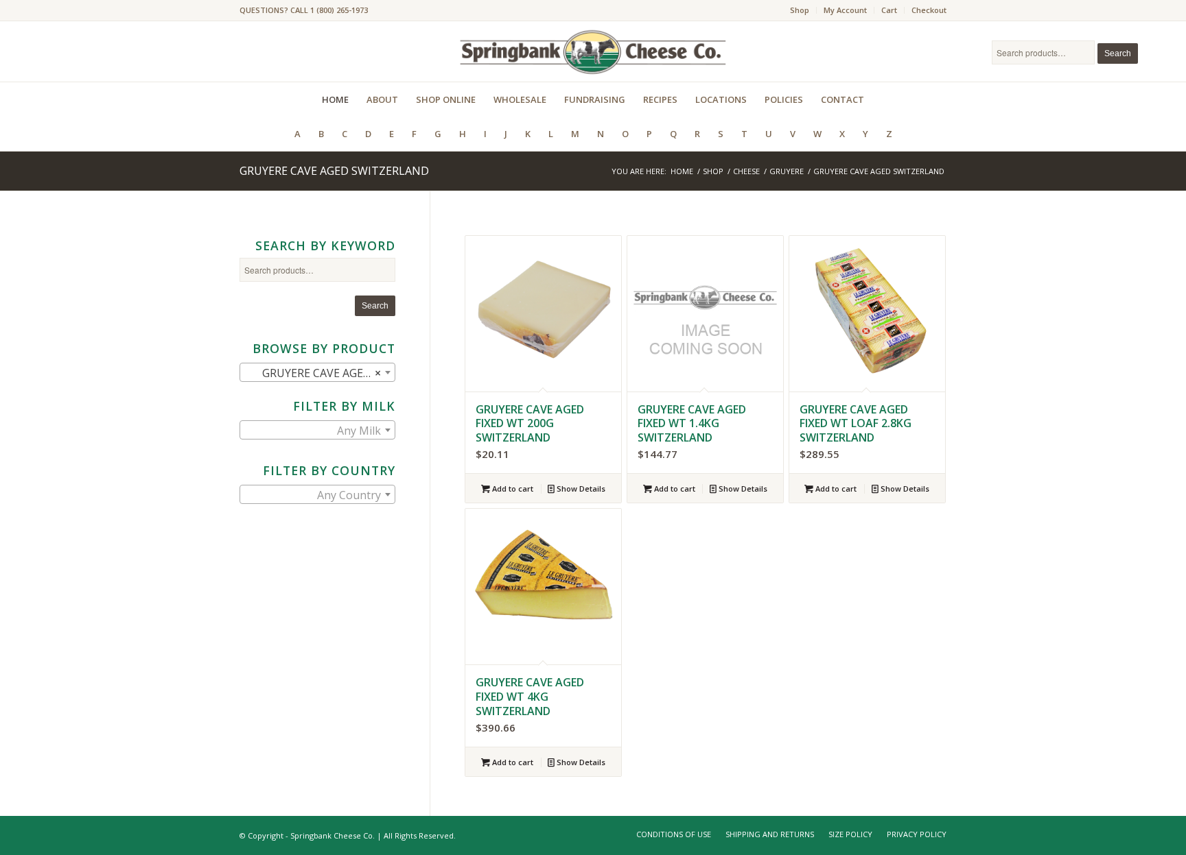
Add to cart (511, 488)
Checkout (928, 10)
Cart (889, 10)
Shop (799, 10)
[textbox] (317, 430)
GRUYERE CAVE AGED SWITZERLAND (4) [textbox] (320, 373)
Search (1117, 53)
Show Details (580, 488)
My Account (845, 10)
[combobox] (317, 372)
